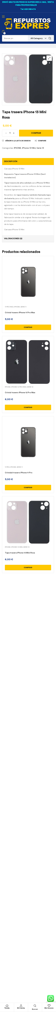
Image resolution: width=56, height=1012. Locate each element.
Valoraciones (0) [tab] (13, 239)
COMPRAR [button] (28, 327)
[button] (49, 58)
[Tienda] (7, 1005)
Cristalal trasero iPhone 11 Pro (18, 473)
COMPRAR (36, 133)
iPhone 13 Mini (29, 148)
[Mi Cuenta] (21, 1005)
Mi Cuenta (21, 1008)
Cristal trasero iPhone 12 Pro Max (20, 393)
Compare (42, 141)
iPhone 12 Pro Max (18, 387)
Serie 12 (30, 387)
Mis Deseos (49, 1008)
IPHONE (17, 148)
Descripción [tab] (10, 161)
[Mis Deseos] (49, 1005)
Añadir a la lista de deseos (18, 141)
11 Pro (7, 467)
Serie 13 (40, 148)
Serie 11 (23, 307)
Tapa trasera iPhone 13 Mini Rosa (20, 553)
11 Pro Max (9, 307)
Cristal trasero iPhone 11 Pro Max (20, 313)
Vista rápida (28, 285)
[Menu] (3, 16)
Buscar (50, 38)
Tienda (7, 1008)
